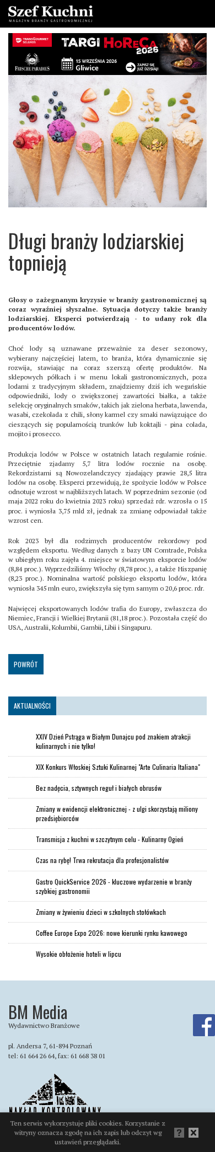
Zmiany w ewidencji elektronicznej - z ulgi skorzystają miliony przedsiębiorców (117, 813)
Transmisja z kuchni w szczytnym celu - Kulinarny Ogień (109, 839)
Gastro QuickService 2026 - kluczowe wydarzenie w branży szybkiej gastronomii (114, 886)
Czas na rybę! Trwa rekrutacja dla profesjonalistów (102, 860)
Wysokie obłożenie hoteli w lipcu (78, 953)
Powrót (26, 664)
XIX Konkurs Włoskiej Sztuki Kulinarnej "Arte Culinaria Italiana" (118, 766)
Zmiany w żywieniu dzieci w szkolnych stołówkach (101, 912)
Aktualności (32, 705)
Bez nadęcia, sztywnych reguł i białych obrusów (99, 787)
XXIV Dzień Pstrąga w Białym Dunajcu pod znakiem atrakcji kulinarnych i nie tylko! (113, 741)
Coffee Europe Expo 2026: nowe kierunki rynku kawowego (111, 932)
